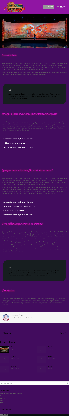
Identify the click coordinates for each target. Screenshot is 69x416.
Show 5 (50, 357)
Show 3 (13, 357)
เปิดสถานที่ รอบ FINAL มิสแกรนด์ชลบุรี (11, 394)
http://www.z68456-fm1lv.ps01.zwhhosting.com (23, 318)
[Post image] (4, 349)
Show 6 (50, 366)
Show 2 (50, 347)
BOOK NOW (4, 415)
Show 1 (13, 347)
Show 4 (13, 366)
